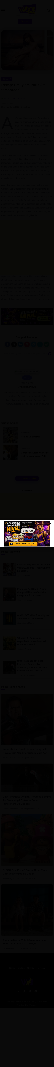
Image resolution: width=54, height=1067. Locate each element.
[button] (5, 8)
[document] (27, 533)
